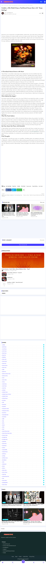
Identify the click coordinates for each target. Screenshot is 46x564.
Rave (23, 423)
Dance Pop (23, 359)
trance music (23, 484)
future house (23, 472)
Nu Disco (23, 400)
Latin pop (23, 388)
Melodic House (23, 392)
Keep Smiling (34, 186)
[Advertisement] (23, 229)
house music (29, 186)
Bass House (23, 353)
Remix (23, 425)
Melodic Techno (23, 396)
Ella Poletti (23, 186)
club (23, 462)
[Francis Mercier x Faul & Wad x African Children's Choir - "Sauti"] (23, 260)
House (23, 381)
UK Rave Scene (23, 457)
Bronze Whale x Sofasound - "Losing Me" (14, 272)
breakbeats (23, 460)
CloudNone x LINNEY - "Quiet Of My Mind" (15, 282)
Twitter (15, 190)
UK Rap (23, 455)
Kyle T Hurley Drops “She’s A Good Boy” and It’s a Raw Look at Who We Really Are (33, 505)
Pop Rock (23, 406)
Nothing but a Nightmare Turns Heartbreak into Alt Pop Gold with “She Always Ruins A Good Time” (8, 214)
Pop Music (23, 404)
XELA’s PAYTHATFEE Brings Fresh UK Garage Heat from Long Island (36, 214)
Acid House (23, 349)
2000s (23, 344)
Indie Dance (23, 383)
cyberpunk (23, 464)
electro (23, 468)
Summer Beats (23, 435)
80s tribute (23, 346)
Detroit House (23, 365)
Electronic (23, 371)
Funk (23, 377)
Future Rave (23, 379)
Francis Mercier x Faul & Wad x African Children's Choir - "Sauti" (16, 269)
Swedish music (23, 439)
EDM (23, 369)
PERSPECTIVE (9, 277)
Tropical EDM (23, 449)
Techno (23, 447)
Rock (23, 427)
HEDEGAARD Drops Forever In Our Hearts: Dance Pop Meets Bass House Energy (12, 522)
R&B (23, 418)
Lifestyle (23, 390)
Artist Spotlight (8, 186)
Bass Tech (23, 355)
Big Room (23, 357)
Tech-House (23, 445)
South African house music (23, 433)
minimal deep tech (23, 476)
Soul (23, 429)
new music (6, 5)
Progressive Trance (23, 410)
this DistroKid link (35, 131)
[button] (45, 2)
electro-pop (23, 470)
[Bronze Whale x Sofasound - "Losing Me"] (4, 274)
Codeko (18, 186)
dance (23, 466)
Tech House (23, 443)
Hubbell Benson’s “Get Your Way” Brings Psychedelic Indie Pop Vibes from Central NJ (22, 214)
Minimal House (23, 398)
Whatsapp (19, 190)
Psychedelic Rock (23, 414)
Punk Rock (23, 416)
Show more (42, 202)
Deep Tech (23, 363)
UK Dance (23, 453)
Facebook (9, 190)
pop (23, 478)
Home (2, 5)
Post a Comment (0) (23, 244)
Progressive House (23, 408)
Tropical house (23, 451)
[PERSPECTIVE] (4, 279)
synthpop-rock (23, 482)
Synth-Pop (23, 441)
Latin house (23, 385)
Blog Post (14, 186)
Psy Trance (23, 412)
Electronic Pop (23, 375)
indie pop (23, 474)
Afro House (23, 351)
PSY (23, 402)
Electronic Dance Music (23, 373)
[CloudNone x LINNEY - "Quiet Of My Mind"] (4, 284)
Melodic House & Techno (23, 394)
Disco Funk (23, 367)
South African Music (23, 431)
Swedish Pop (23, 437)
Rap (23, 420)
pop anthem (23, 480)
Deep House (23, 361)
